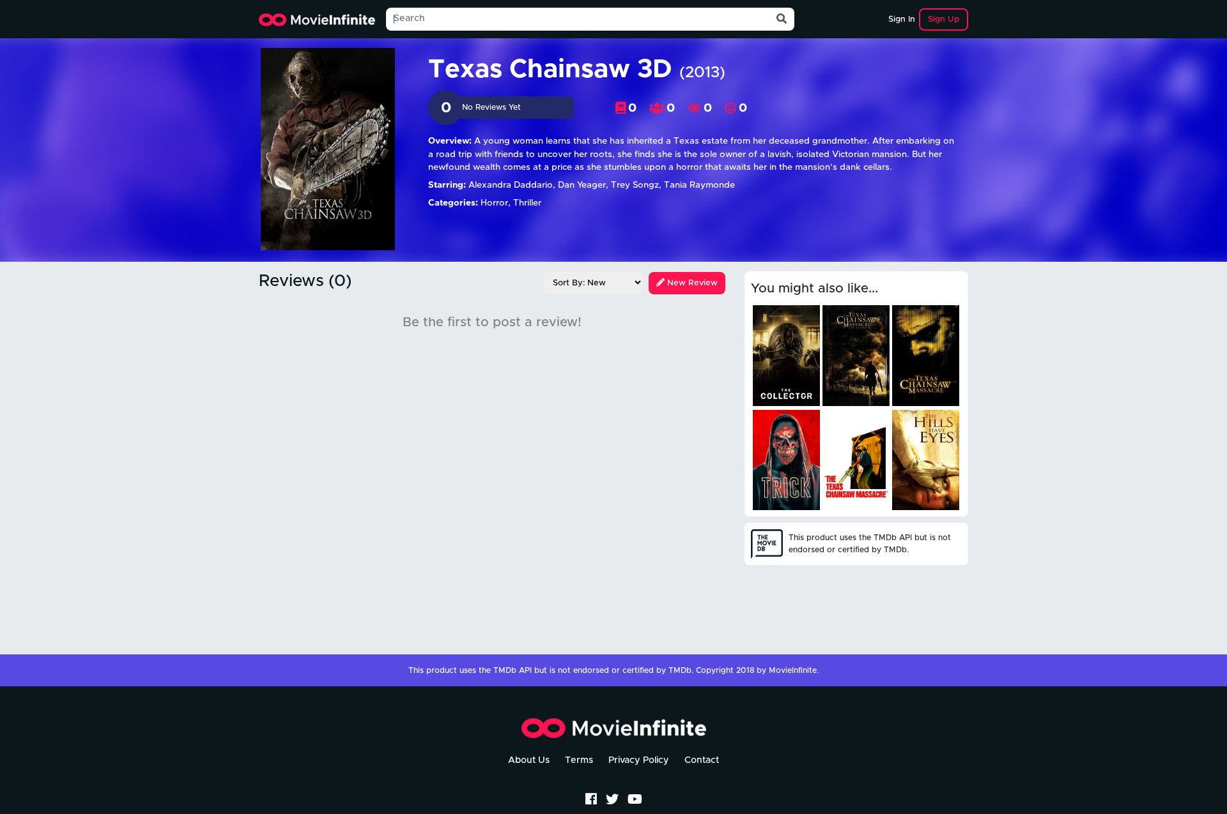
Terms (579, 760)
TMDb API (512, 671)
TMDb (679, 671)
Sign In (901, 19)
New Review (691, 283)
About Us (529, 760)
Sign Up (943, 19)
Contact (701, 760)
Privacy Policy (638, 760)
